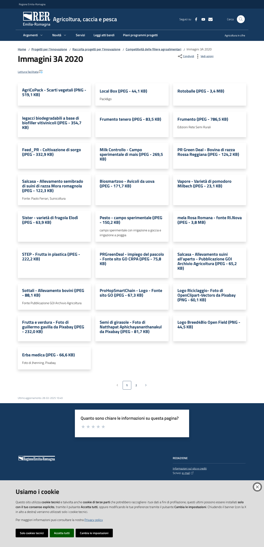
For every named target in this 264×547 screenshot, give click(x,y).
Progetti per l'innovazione (49, 49)
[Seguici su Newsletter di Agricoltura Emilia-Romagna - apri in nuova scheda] (209, 19)
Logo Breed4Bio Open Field (208, 324)
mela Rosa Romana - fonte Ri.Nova (209, 220)
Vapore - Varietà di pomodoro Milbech (204, 183)
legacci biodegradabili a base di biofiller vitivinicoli (51, 123)
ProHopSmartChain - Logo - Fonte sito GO (131, 292)
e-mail (186, 473)
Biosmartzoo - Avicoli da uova (127, 183)
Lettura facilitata (28, 72)
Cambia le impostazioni (94, 533)
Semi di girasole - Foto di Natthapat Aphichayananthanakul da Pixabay (131, 327)
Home (22, 49)
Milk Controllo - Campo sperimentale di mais (131, 154)
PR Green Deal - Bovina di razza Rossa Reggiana (208, 152)
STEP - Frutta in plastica (51, 256)
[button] (241, 19)
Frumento (202, 119)
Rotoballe (200, 91)
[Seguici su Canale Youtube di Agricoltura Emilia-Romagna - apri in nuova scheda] (201, 19)
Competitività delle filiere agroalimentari (153, 49)
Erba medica (48, 354)
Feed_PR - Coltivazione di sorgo (51, 152)
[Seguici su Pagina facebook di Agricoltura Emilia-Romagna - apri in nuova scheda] (194, 19)
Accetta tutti (62, 533)
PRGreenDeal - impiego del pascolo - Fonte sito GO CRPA (132, 259)
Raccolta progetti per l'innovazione (96, 49)
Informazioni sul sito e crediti (190, 468)
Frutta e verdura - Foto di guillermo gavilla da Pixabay (53, 327)
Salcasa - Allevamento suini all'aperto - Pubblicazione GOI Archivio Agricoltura (207, 261)
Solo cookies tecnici (32, 533)
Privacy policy (93, 519)
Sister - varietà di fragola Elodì (50, 220)
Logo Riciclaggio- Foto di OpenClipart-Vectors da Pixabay (206, 295)
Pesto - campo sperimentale (131, 220)
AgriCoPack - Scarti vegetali (54, 92)
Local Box (123, 91)
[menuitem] (232, 36)
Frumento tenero (130, 119)
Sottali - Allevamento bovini (53, 292)
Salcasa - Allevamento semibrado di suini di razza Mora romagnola (52, 186)
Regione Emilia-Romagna (32, 4)
